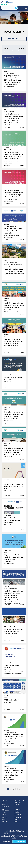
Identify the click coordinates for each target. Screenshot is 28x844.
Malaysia (6, 673)
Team (16, 806)
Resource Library (18, 814)
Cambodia (11, 672)
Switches (4, 819)
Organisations (5, 821)
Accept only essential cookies (19, 841)
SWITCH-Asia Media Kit (11, 700)
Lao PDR (21, 672)
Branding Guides (5, 806)
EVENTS (16, 821)
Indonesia (16, 672)
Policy (10, 348)
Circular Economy (13, 235)
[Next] (2, 792)
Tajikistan (11, 311)
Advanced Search (14, 39)
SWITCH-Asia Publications (9, 73)
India (20, 601)
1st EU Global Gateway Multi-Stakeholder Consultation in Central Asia (13, 231)
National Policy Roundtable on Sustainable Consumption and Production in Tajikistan (13, 414)
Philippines (11, 563)
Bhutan (10, 163)
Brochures (6, 697)
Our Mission (17, 804)
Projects (4, 814)
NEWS (16, 819)
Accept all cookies (6, 841)
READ (22, 89)
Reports (15, 226)
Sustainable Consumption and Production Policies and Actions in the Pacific (13, 631)
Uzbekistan (16, 311)
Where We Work (5, 804)
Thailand (20, 673)
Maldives (6, 603)
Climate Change (12, 84)
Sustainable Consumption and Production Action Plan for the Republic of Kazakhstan (13, 773)
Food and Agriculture (13, 418)
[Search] (16, 8)
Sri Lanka (11, 201)
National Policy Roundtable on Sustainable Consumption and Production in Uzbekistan (13, 450)
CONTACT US (18, 823)
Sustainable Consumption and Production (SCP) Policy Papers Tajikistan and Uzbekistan (14, 305)
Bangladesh (11, 86)
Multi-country (12, 237)
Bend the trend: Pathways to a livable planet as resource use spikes (13, 486)
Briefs (15, 262)
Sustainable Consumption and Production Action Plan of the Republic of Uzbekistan (13, 737)
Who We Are (4, 802)
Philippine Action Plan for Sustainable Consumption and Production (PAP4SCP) (13, 557)
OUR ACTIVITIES (18, 817)
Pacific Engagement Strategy (13, 377)
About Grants (5, 812)
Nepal (9, 603)
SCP (17, 84)
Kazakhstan (11, 277)
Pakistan (11, 124)
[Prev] (2, 789)
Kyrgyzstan (17, 277)
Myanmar (10, 673)
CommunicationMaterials (18, 812)
